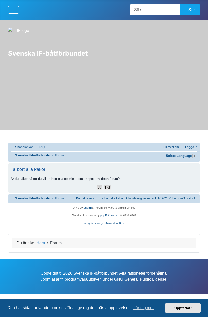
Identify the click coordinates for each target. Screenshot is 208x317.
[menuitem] (39, 147)
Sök (192, 10)
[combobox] (155, 9)
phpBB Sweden (109, 215)
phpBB (88, 207)
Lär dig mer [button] (143, 308)
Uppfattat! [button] (183, 308)
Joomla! (48, 279)
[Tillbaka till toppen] (199, 307)
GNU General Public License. (140, 279)
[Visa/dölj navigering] (13, 10)
